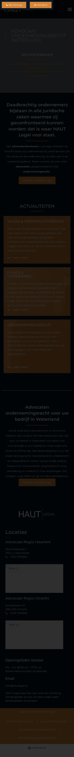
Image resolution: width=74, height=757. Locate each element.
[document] (37, 378)
